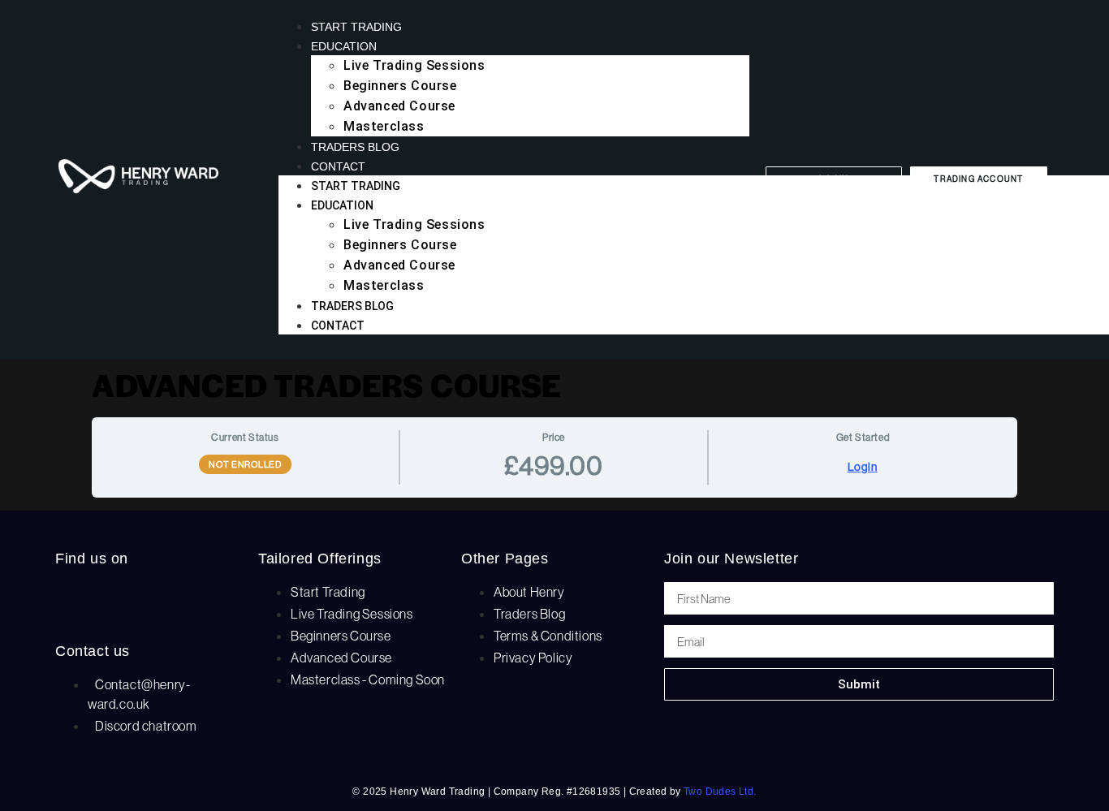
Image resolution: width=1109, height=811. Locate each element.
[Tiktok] (126, 602)
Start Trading (356, 26)
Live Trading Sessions (414, 65)
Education (344, 46)
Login (863, 466)
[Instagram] (75, 602)
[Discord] (177, 602)
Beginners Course (400, 85)
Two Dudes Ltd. (720, 791)
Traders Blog (355, 146)
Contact (338, 166)
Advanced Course (399, 106)
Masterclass (384, 126)
